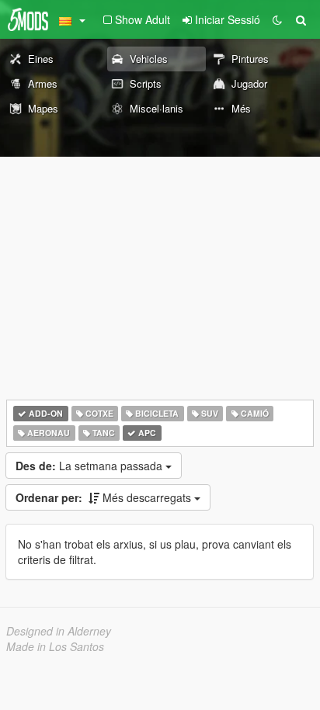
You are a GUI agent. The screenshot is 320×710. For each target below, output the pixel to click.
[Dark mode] (277, 19)
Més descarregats (105, 497)
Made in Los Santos (55, 646)
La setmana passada (90, 465)
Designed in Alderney (58, 631)
